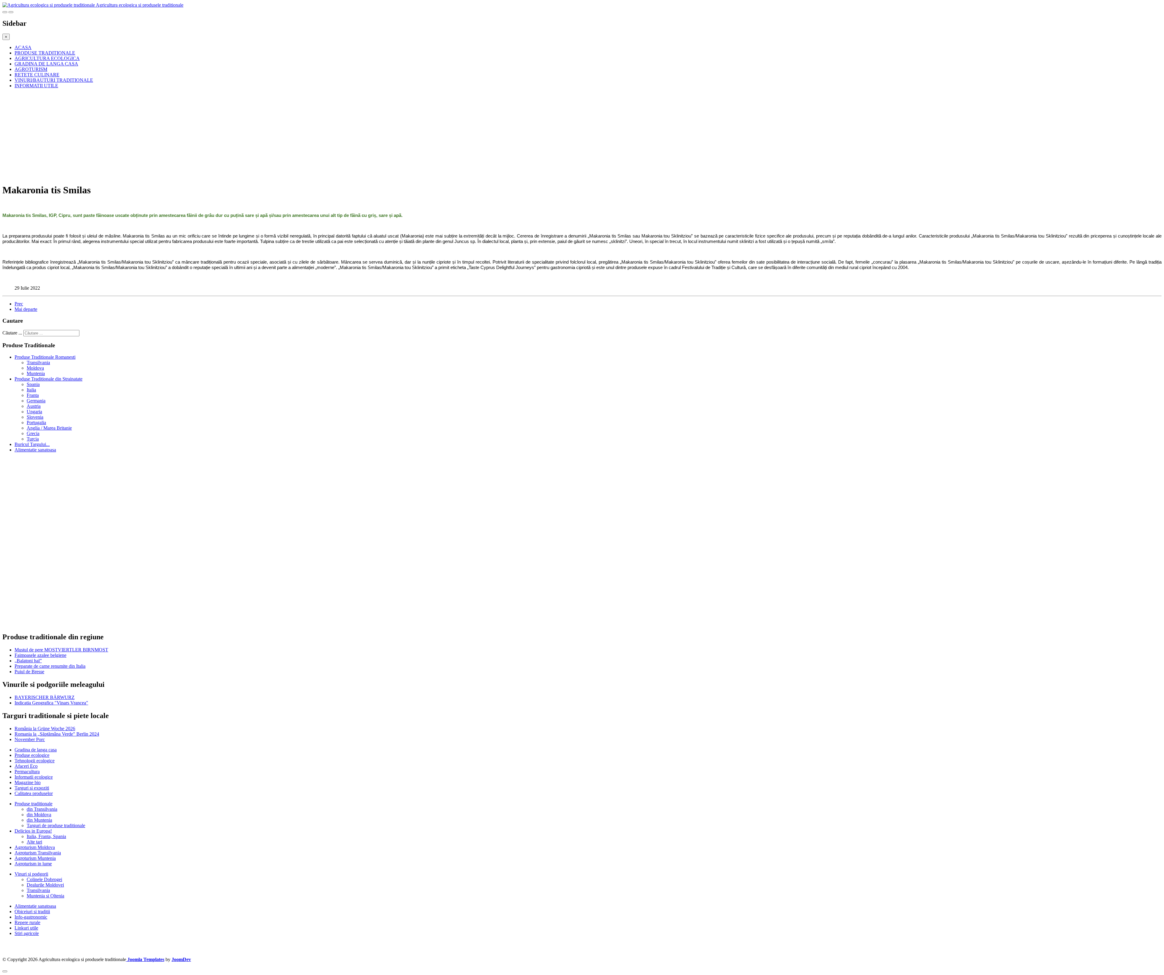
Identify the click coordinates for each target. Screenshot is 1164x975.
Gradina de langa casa (36, 749)
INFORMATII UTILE (36, 85)
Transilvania (38, 362)
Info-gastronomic (31, 917)
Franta (33, 395)
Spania (33, 384)
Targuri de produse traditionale (56, 825)
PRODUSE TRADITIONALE (45, 52)
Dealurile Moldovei (45, 884)
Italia (31, 389)
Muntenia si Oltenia (45, 895)
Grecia (33, 433)
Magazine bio (28, 782)
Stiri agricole (27, 933)
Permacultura (27, 771)
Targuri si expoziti (32, 787)
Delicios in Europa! (33, 831)
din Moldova (39, 814)
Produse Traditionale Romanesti (45, 357)
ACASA (23, 47)
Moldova (35, 368)
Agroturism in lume (33, 863)
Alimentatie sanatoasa (35, 449)
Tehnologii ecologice (35, 760)
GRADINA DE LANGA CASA (46, 63)
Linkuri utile (26, 927)
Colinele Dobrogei (44, 879)
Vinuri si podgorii (31, 874)
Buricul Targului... (32, 444)
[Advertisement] (184, 135)
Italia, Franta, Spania (46, 836)
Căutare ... (12, 332)
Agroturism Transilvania (38, 852)
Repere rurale (27, 922)
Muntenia (36, 373)
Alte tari (34, 841)
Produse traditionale (33, 803)
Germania (36, 400)
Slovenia (35, 417)
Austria (34, 406)
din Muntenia (39, 820)
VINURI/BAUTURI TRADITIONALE (54, 80)
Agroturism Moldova (35, 847)
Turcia (33, 438)
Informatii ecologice (34, 777)
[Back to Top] (4, 971)
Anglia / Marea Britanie (49, 428)
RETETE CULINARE (37, 74)
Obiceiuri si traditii (32, 911)
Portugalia (36, 422)
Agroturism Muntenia (35, 858)
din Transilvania (42, 809)
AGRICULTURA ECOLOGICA (47, 58)
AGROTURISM (31, 69)
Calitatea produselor (34, 793)
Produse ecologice (32, 755)
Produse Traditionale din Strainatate (48, 378)
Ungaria (34, 411)
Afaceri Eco (26, 766)
